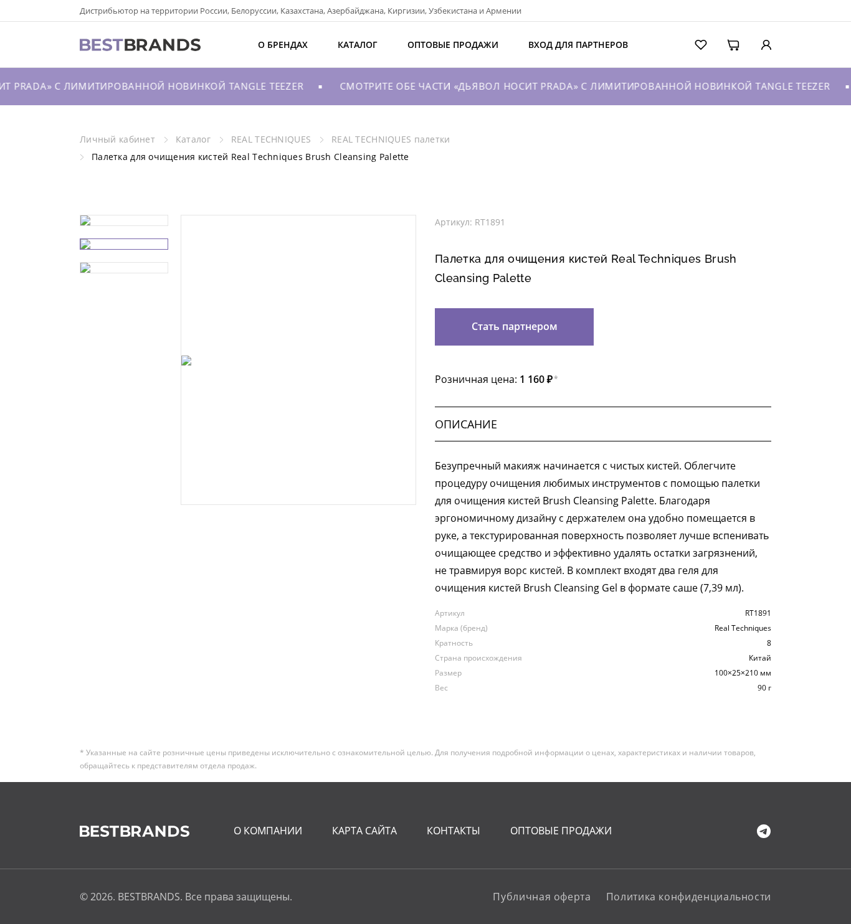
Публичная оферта (542, 896)
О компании (268, 830)
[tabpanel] (298, 360)
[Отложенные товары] (693, 43)
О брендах (283, 44)
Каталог (358, 44)
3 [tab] (298, 472)
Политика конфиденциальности (688, 896)
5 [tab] (336, 472)
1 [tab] (261, 472)
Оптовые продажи (452, 44)
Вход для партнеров (578, 44)
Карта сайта (364, 830)
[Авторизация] (757, 43)
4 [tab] (317, 472)
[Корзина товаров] (725, 43)
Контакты (453, 830)
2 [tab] (279, 472)
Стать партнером (515, 326)
